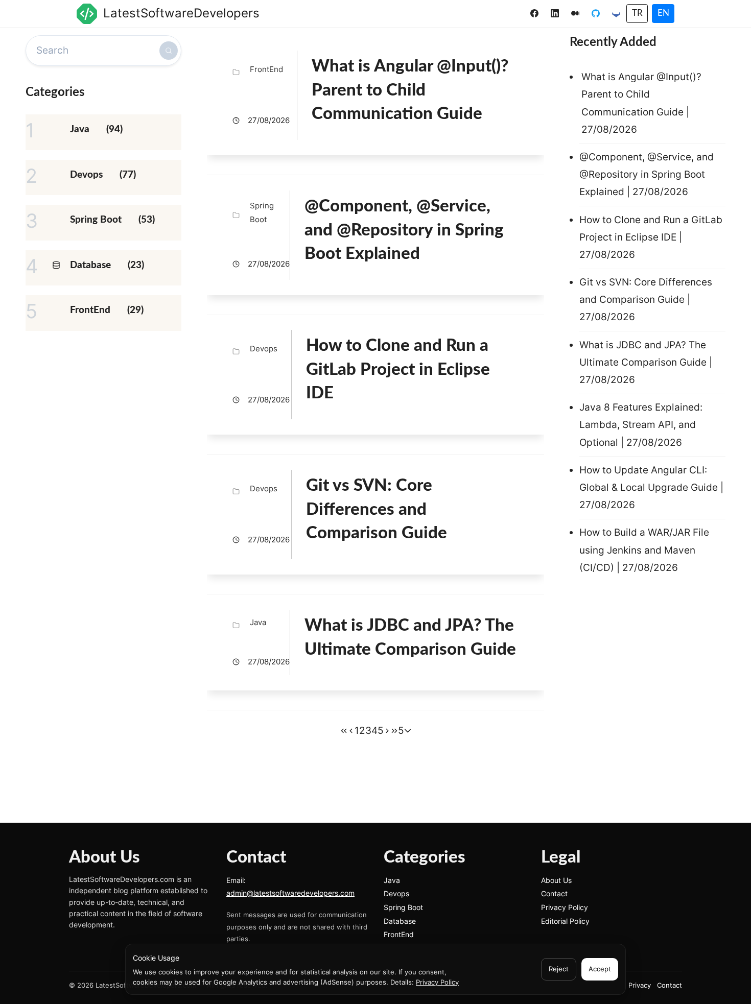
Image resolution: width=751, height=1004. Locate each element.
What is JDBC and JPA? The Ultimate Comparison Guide (410, 637)
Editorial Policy (565, 921)
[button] (407, 730)
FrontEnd (399, 934)
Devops (396, 893)
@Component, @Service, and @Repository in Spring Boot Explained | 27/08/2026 (646, 174)
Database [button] (90, 265)
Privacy (639, 985)
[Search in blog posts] (168, 50)
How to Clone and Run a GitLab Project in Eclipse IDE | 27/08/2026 (650, 237)
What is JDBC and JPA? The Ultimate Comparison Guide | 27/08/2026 (645, 362)
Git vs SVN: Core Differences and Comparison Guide (376, 509)
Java (392, 880)
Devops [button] (86, 175)
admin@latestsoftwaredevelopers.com (290, 893)
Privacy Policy (437, 982)
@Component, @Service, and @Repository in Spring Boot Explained (404, 230)
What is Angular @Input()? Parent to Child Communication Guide (410, 90)
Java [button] (79, 129)
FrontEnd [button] (90, 310)
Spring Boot (403, 907)
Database (400, 921)
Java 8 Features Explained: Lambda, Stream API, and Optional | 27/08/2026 (640, 424)
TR (637, 13)
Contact (554, 893)
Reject (559, 969)
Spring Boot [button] (96, 220)
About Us (556, 880)
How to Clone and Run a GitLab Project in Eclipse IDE (398, 369)
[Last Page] (394, 730)
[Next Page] (387, 730)
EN (663, 13)
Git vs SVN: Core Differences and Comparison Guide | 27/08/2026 (645, 299)
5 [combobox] (401, 730)
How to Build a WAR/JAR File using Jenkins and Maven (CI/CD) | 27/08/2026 (644, 550)
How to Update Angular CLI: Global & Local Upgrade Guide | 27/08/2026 (651, 487)
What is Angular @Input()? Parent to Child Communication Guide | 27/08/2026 (641, 103)
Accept (600, 969)
